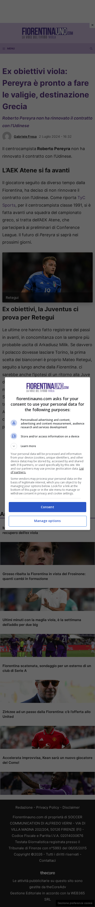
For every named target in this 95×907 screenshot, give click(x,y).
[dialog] (47, 453)
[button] (48, 446)
